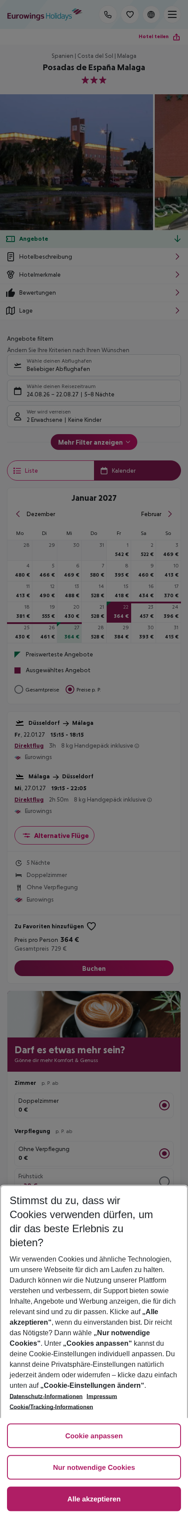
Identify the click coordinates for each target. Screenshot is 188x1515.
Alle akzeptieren (94, 1499)
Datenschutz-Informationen (46, 1396)
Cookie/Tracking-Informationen (51, 1407)
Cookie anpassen (94, 1436)
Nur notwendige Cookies (94, 1468)
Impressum (102, 1396)
